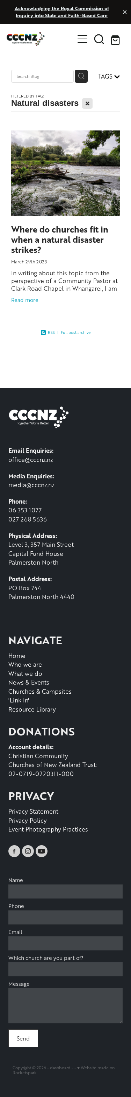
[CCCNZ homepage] (40, 39)
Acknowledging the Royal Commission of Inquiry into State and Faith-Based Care (62, 12)
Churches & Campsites (40, 691)
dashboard (60, 1068)
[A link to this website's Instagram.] (28, 851)
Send (23, 1038)
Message (19, 984)
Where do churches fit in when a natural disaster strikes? (59, 239)
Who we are (25, 664)
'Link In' (18, 700)
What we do (25, 673)
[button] (99, 39)
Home (17, 655)
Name (15, 880)
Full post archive (75, 332)
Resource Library (32, 709)
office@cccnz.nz (30, 459)
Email (15, 932)
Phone (16, 906)
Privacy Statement (33, 811)
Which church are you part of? (45, 958)
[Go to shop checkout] (116, 39)
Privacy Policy (27, 820)
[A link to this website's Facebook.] (14, 851)
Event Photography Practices (48, 829)
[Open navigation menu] (82, 39)
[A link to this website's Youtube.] (42, 851)
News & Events (28, 682)
